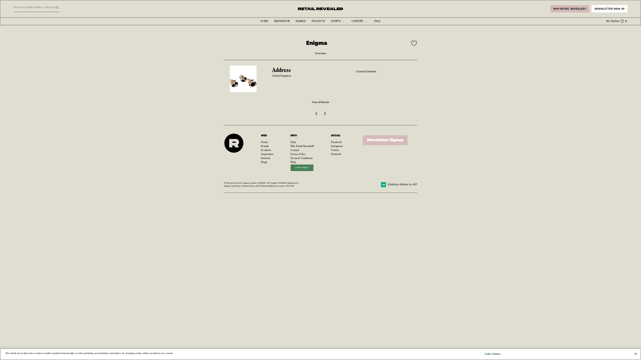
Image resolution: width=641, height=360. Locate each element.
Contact (294, 150)
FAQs (293, 162)
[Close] (635, 354)
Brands (301, 21)
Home (264, 21)
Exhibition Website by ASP (402, 184)
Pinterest (336, 154)
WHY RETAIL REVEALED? (569, 8)
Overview (320, 53)
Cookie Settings (302, 167)
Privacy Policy (298, 154)
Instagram (337, 146)
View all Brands (320, 102)
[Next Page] (324, 113)
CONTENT (357, 21)
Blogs (264, 162)
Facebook (336, 142)
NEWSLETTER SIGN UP (609, 8)
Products (318, 21)
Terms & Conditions (301, 158)
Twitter (335, 150)
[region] (320, 354)
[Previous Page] (316, 113)
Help (293, 142)
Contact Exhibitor (366, 71)
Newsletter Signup (385, 140)
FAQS (377, 21)
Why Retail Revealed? (302, 146)
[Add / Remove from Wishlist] (414, 44)
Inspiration (282, 21)
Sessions (265, 158)
